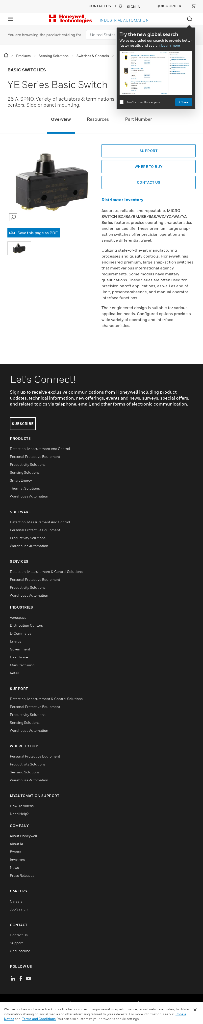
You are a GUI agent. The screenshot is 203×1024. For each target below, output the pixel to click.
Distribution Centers (26, 625)
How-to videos (22, 806)
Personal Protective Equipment (35, 456)
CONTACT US (148, 182)
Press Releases (22, 875)
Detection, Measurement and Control (40, 448)
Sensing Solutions (25, 472)
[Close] (195, 1009)
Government (20, 649)
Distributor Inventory (122, 199)
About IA (16, 844)
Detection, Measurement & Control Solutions (46, 571)
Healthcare (19, 657)
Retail (14, 673)
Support (16, 943)
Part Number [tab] (138, 119)
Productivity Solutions (28, 464)
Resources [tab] (98, 119)
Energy (15, 641)
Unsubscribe (20, 951)
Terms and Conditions (39, 1019)
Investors (17, 859)
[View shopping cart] (193, 5)
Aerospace (18, 617)
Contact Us (19, 935)
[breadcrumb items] (6, 55)
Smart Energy (21, 480)
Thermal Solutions (25, 488)
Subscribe (23, 423)
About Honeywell (23, 836)
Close (183, 102)
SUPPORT (149, 150)
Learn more (170, 45)
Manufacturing (22, 665)
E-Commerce (20, 633)
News (14, 867)
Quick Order (168, 6)
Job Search (19, 909)
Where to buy (149, 166)
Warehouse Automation (29, 496)
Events (15, 851)
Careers (16, 901)
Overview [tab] (61, 119)
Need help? (19, 814)
